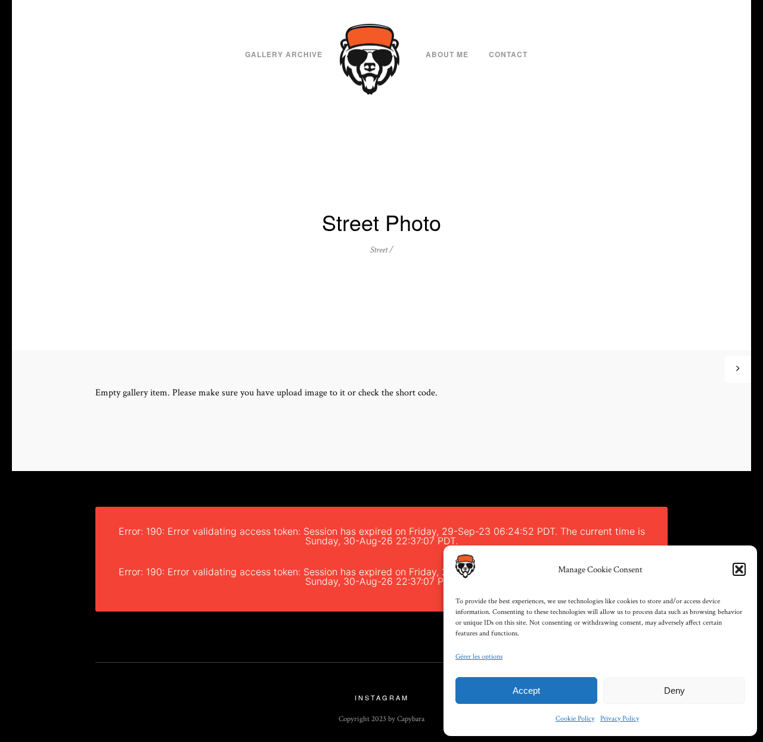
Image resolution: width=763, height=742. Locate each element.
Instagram (382, 697)
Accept (526, 690)
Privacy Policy (619, 718)
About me (447, 54)
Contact (508, 54)
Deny (674, 690)
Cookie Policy (575, 718)
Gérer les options (479, 656)
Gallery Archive (283, 54)
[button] (739, 569)
